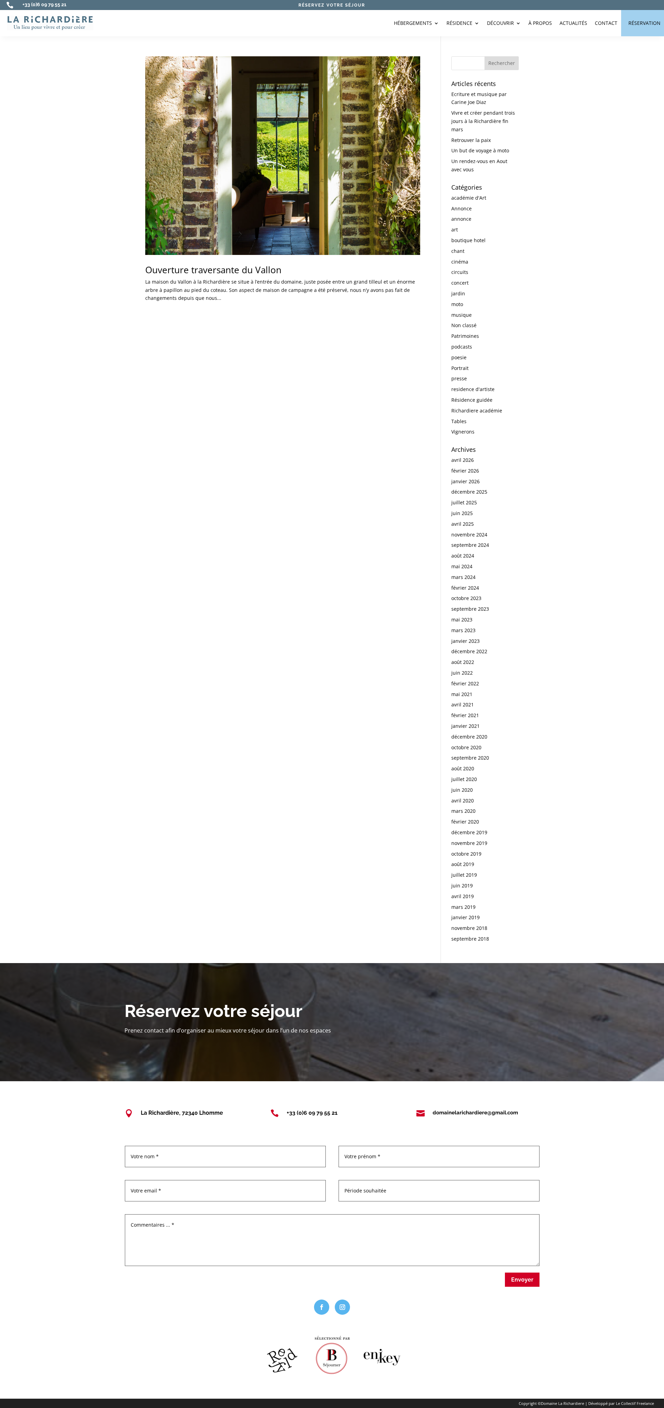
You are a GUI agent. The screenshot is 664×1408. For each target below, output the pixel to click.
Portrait (460, 368)
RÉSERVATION (644, 23)
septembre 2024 (470, 545)
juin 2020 (462, 790)
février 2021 (465, 715)
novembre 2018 (469, 928)
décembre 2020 (469, 736)
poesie (459, 357)
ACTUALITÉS (573, 23)
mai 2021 (461, 694)
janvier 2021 (465, 726)
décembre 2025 (469, 491)
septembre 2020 (470, 757)
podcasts (461, 346)
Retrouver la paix (471, 140)
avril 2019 (462, 896)
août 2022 (462, 662)
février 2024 (465, 587)
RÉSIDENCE (459, 23)
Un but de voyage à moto (480, 150)
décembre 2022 (469, 651)
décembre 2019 (469, 832)
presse (459, 378)
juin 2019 (462, 885)
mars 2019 (463, 907)
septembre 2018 (470, 938)
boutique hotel (468, 240)
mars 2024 (463, 577)
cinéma (459, 261)
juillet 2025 (464, 502)
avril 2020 (462, 800)
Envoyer (522, 1279)
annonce (461, 219)
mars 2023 (463, 630)
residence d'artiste (473, 389)
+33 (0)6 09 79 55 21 (44, 4)
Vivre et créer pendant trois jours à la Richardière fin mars (483, 121)
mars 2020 (463, 811)
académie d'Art (468, 197)
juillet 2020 (464, 779)
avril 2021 (462, 704)
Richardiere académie (476, 410)
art (454, 229)
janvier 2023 (465, 641)
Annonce (461, 208)
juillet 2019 (464, 875)
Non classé (464, 325)
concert (460, 282)
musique (461, 315)
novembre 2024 (469, 534)
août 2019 (462, 864)
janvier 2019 (465, 917)
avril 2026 (462, 460)
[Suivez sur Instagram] (342, 1307)
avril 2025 (462, 524)
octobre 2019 (466, 853)
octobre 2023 (466, 598)
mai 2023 (461, 619)
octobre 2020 (466, 747)
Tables (459, 421)
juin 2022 (462, 672)
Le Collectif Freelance (635, 1403)
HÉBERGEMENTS (413, 23)
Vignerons (462, 431)
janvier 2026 (465, 481)
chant (457, 251)
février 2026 (465, 470)
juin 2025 (462, 513)
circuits (459, 272)
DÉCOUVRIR (500, 23)
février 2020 (465, 821)
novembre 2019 (469, 843)
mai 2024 (461, 566)
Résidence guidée (471, 400)
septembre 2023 (470, 609)
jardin (458, 293)
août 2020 (462, 768)
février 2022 (465, 683)
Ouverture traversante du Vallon (213, 270)
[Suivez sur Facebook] (321, 1307)
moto (457, 304)
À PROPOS (540, 23)
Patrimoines (465, 336)
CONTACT (606, 23)
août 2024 (462, 555)
